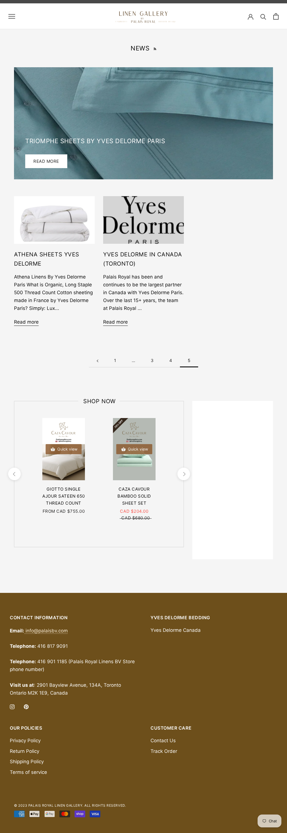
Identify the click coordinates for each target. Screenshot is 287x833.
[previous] (14, 474)
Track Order (164, 751)
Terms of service (28, 772)
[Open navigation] (11, 16)
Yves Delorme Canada (176, 630)
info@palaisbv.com (46, 631)
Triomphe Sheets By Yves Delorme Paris (95, 141)
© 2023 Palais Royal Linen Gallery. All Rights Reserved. (70, 805)
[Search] (263, 16)
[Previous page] (97, 360)
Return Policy (24, 751)
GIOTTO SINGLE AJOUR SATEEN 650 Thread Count (63, 496)
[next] (183, 474)
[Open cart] (276, 16)
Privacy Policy (25, 740)
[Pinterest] (26, 706)
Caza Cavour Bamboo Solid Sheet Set (134, 496)
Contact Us (163, 740)
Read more (46, 161)
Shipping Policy (27, 761)
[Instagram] (12, 706)
